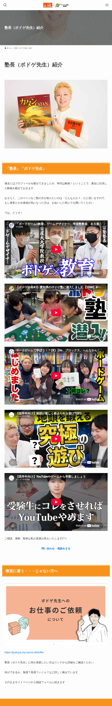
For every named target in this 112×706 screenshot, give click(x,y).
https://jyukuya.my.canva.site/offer (24, 652)
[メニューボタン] (107, 5)
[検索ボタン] (5, 5)
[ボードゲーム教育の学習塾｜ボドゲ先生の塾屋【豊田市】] (56, 5)
